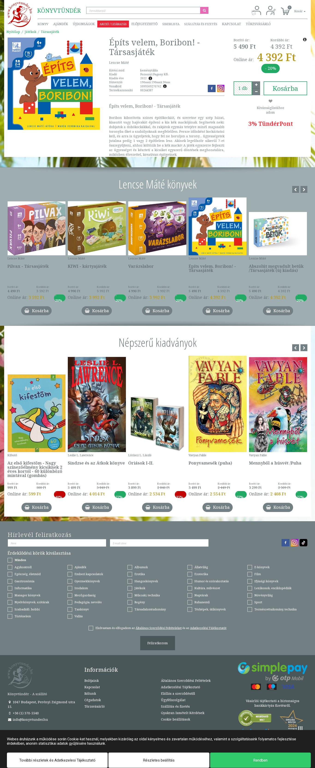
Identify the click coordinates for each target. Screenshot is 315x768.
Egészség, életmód (28, 574)
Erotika (139, 574)
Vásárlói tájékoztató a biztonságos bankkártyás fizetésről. (272, 703)
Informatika (23, 588)
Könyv (43, 24)
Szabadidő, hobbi (27, 609)
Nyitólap (13, 31)
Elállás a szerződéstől (178, 693)
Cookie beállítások (175, 719)
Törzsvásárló (258, 24)
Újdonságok (84, 24)
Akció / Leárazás (113, 24)
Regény (139, 602)
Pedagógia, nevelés (88, 602)
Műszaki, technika (147, 595)
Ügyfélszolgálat (173, 700)
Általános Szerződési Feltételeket (159, 628)
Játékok (30, 31)
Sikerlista (170, 24)
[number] (243, 88)
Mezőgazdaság (85, 595)
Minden (20, 560)
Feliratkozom (157, 643)
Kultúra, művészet (207, 588)
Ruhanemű (202, 602)
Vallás (78, 616)
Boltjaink (91, 680)
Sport (258, 602)
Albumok (141, 567)
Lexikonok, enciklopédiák (272, 588)
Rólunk (90, 693)
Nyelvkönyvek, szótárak (32, 602)
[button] (295, 8)
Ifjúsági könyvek (266, 581)
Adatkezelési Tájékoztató (180, 687)
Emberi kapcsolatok (88, 574)
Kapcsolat (231, 24)
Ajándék (60, 24)
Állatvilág (201, 567)
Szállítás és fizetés (200, 24)
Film (257, 574)
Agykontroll (23, 567)
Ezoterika (201, 574)
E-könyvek (262, 567)
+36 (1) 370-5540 (25, 713)
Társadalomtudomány (150, 609)
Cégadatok (92, 700)
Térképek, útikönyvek (210, 609)
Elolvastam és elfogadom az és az (160, 628)
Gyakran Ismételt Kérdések (182, 713)
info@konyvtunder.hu (30, 719)
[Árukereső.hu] (255, 719)
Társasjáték (50, 31)
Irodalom (81, 588)
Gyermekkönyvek (87, 581)
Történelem (23, 616)
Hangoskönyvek (146, 581)
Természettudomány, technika (275, 609)
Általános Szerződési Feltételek (186, 680)
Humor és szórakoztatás (211, 581)
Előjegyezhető (144, 24)
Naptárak (201, 595)
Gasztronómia (24, 581)
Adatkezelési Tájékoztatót (208, 628)
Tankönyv (81, 609)
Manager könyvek (27, 595)
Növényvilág (263, 595)
